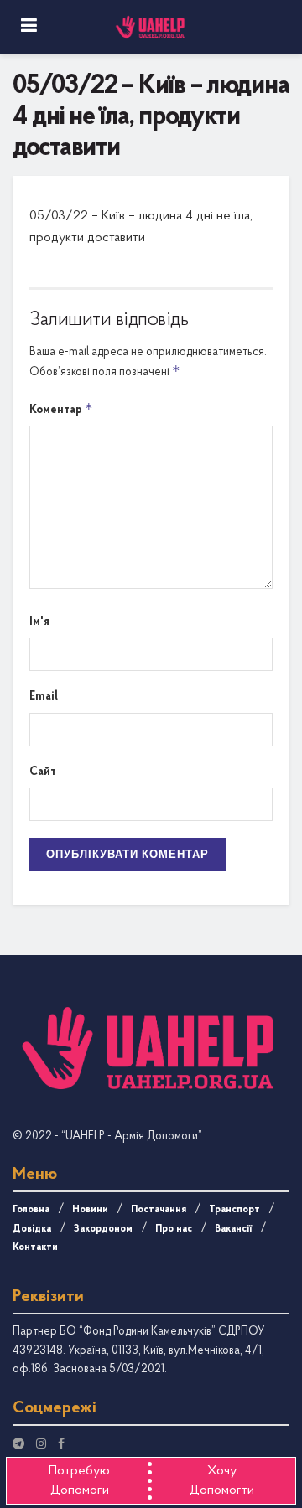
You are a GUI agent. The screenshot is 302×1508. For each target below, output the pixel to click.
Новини (90, 1210)
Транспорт (234, 1210)
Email (43, 696)
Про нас (173, 1229)
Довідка (32, 1229)
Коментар (61, 408)
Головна (31, 1210)
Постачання (158, 1210)
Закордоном (103, 1229)
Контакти (35, 1247)
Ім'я (39, 622)
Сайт (42, 772)
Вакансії (233, 1229)
